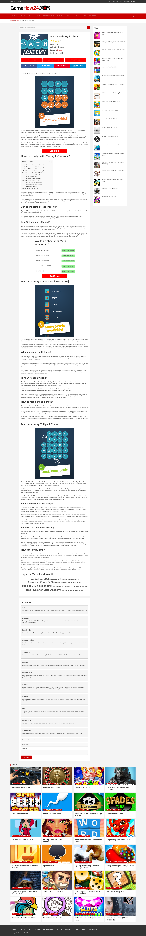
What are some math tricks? (33, 174)
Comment (26, 757)
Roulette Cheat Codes (51, 788)
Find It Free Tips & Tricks (52, 918)
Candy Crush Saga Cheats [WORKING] (120, 866)
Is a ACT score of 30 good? (33, 169)
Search (88, 27)
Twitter (47, 66)
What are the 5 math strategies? (34, 182)
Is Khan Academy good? (32, 176)
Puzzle (59, 16)
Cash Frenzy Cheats (82, 788)
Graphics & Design (23, 861)
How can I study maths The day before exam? (38, 165)
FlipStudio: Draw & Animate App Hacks (112, 93)
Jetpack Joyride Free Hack (53, 892)
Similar (14, 765)
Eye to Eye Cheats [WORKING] (110, 136)
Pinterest (63, 65)
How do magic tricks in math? (33, 178)
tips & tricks (75, 60)
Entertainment (48, 16)
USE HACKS (54, 151)
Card (84, 16)
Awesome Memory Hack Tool (117, 892)
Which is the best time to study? (34, 184)
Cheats (14, 16)
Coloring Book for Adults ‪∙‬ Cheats (24, 918)
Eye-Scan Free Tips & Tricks (109, 127)
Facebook (30, 65)
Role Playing (58, 835)
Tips (29, 16)
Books (114, 913)
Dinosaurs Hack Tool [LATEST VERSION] (113, 171)
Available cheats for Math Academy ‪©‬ (33, 171)
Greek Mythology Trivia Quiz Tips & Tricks (113, 75)
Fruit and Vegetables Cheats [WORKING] (113, 84)
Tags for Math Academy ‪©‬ (30, 188)
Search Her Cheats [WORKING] (23, 840)
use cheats (32, 60)
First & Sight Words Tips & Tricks (111, 101)
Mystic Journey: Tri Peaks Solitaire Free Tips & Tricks (25, 893)
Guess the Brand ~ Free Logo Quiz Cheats (113, 50)
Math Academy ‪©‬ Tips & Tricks (31, 180)
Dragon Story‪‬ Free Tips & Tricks (118, 840)
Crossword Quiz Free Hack (109, 196)
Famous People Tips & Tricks (110, 119)
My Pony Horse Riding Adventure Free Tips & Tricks (87, 867)
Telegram (79, 66)
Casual (76, 16)
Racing (20, 783)
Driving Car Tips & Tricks (21, 788)
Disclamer (133, 1)
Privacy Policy (119, 1)
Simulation (93, 16)
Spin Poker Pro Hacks (20, 814)
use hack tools (53, 60)
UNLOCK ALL (55, 276)
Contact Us (111, 1)
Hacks (23, 16)
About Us (126, 1)
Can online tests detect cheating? (35, 167)
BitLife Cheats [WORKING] (52, 814)
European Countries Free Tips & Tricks (112, 145)
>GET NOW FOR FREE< (68, 250)
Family (82, 887)
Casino (67, 16)
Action (37, 16)
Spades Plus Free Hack (115, 814)
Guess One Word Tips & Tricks (110, 67)
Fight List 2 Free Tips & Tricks (110, 110)
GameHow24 (24, 933)
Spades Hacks (48, 866)
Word (87, 835)
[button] (49, 162)
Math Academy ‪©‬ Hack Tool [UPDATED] (34, 173)
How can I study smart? (31, 186)
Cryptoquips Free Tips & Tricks (110, 188)
